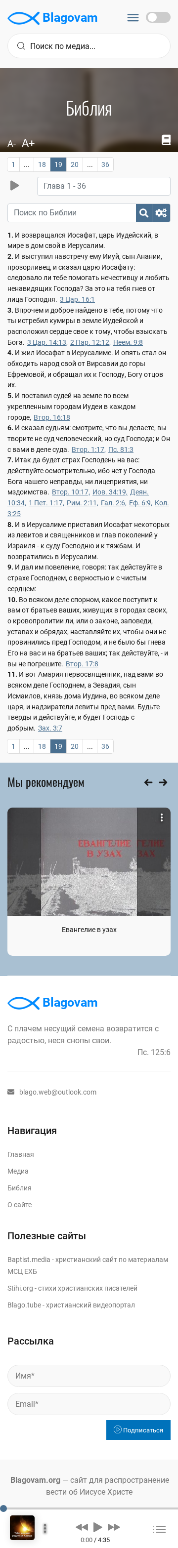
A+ (28, 143)
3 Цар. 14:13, (47, 342)
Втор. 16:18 (52, 417)
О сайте (19, 1205)
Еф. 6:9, (140, 503)
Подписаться (142, 1430)
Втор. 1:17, (89, 449)
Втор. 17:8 (82, 664)
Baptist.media (28, 1259)
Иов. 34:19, (110, 492)
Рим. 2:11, (82, 503)
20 (75, 164)
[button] (82, 1527)
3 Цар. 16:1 (77, 299)
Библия (19, 1188)
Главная (20, 1154)
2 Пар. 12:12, (90, 342)
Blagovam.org (35, 1480)
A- (11, 143)
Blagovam (69, 17)
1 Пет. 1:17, (46, 503)
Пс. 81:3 (121, 449)
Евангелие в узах (89, 930)
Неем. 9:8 (128, 342)
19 (58, 164)
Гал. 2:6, (114, 503)
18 (42, 164)
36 (105, 164)
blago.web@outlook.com (57, 1092)
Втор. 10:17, (71, 492)
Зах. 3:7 (50, 728)
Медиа (18, 1171)
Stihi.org (20, 1288)
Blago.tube (24, 1305)
